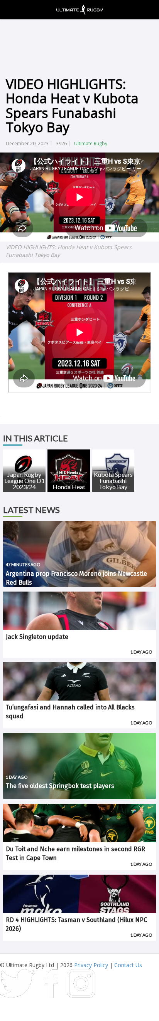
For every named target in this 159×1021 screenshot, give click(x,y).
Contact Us (128, 965)
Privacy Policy (91, 965)
